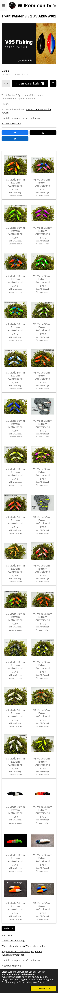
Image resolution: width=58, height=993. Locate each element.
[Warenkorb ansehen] (54, 5)
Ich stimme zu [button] (43, 988)
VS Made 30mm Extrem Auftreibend (15, 182)
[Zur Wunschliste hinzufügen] (53, 83)
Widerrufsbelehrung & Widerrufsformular (23, 946)
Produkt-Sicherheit (11, 123)
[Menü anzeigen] (3, 5)
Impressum (7, 935)
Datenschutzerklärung (13, 940)
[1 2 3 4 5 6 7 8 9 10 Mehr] (6, 83)
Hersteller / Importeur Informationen (21, 118)
